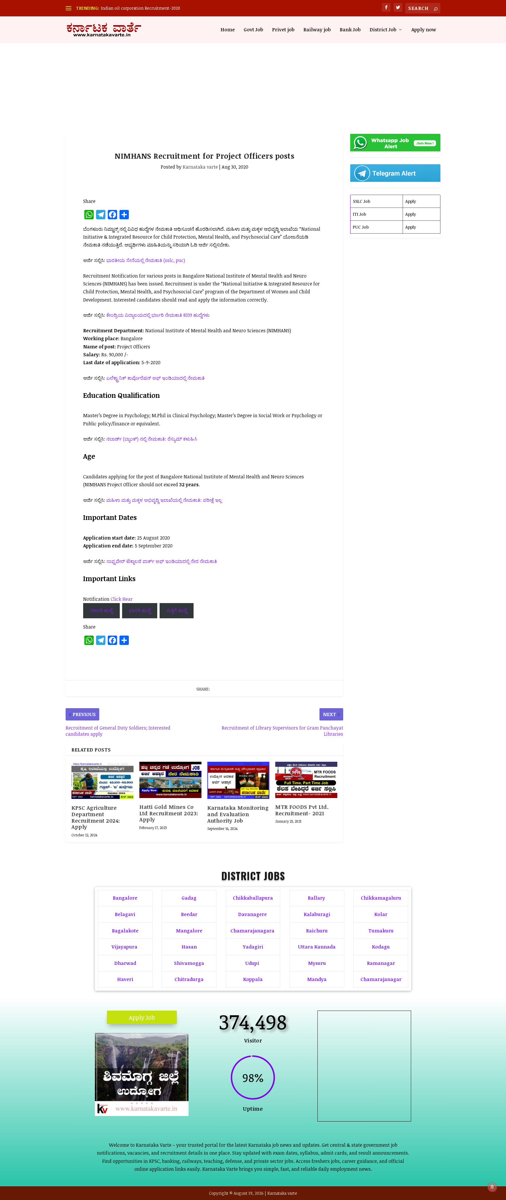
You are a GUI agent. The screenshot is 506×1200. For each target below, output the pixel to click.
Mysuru (317, 963)
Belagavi (125, 914)
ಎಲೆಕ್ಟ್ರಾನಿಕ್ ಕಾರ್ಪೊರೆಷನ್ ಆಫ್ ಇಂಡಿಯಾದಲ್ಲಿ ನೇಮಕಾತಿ (155, 378)
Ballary (317, 898)
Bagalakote (125, 930)
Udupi (252, 963)
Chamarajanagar (380, 979)
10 (143, 1095)
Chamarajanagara (252, 930)
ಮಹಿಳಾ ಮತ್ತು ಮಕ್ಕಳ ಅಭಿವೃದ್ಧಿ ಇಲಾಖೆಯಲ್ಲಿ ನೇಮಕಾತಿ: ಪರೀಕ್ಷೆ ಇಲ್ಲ (164, 500)
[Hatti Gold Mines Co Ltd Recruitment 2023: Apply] (170, 780)
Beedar (189, 914)
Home (227, 30)
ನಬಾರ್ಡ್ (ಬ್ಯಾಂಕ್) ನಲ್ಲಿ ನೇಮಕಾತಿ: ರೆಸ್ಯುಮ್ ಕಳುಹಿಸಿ (151, 439)
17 (178, 1095)
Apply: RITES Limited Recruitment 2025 (364, 1083)
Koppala (253, 979)
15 (168, 1095)
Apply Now (364, 1105)
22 (147, 1103)
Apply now (423, 30)
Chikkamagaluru (381, 898)
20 (137, 1103)
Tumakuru (381, 930)
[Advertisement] (253, 78)
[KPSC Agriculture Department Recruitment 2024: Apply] (102, 780)
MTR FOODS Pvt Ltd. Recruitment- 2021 (302, 810)
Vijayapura (124, 947)
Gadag (189, 898)
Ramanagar (381, 963)
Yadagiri (253, 947)
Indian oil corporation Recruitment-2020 (140, 8)
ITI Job (359, 214)
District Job (383, 30)
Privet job (283, 30)
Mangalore (189, 930)
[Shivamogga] (142, 1114)
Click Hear (122, 599)
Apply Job (142, 1017)
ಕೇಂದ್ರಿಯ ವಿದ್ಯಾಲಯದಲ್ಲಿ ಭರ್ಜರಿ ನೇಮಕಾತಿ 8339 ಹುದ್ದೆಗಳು (158, 315)
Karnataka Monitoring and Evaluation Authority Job (238, 814)
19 (132, 1103)
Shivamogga (189, 963)
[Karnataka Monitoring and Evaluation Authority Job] (238, 780)
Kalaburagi (317, 914)
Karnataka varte (200, 167)
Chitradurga (189, 979)
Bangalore (125, 898)
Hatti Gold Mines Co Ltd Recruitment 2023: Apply (168, 813)
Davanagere (252, 914)
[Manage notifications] (492, 1187)
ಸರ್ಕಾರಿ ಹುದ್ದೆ (101, 610)
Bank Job (350, 30)
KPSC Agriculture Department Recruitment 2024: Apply (95, 817)
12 (153, 1095)
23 (152, 1103)
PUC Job (361, 227)
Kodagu (381, 947)
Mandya (316, 979)
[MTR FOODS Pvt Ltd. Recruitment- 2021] (306, 780)
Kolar (380, 914)
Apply (410, 201)
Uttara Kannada (317, 947)
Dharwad (125, 963)
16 (173, 1095)
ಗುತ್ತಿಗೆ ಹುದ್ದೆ (177, 610)
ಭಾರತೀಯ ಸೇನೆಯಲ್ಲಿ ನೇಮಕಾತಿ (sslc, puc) (145, 260)
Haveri (125, 979)
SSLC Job (361, 201)
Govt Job (253, 30)
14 (163, 1095)
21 (142, 1103)
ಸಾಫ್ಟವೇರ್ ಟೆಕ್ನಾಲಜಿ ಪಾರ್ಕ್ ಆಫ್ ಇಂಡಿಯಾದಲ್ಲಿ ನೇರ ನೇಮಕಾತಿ (161, 561)
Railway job (317, 30)
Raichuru (317, 930)
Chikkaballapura (253, 898)
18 (183, 1095)
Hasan (189, 947)
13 (158, 1095)
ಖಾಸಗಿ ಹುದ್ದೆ (140, 610)
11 (148, 1095)
